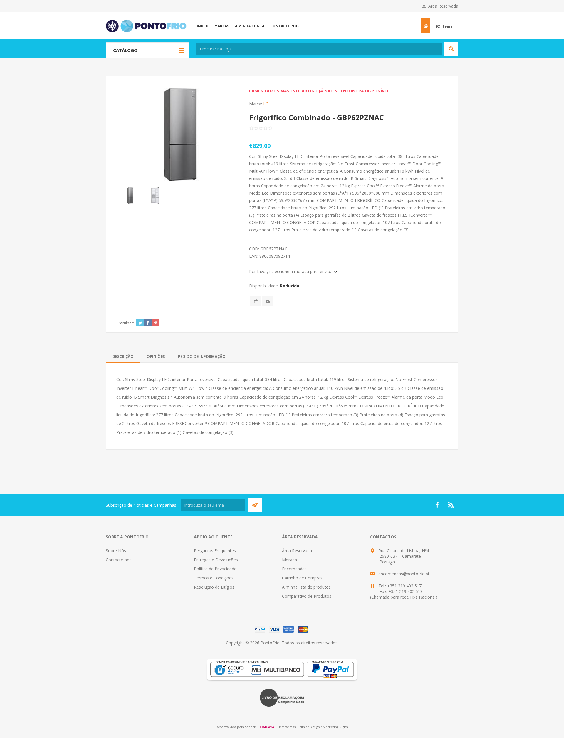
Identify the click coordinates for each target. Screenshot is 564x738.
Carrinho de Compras (302, 578)
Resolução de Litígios (214, 587)
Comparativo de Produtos (306, 596)
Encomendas (294, 569)
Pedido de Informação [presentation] (202, 356)
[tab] (123, 356)
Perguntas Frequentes (215, 550)
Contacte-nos (119, 559)
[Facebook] (437, 505)
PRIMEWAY (266, 727)
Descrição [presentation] (123, 356)
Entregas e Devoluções (216, 559)
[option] (130, 195)
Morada (289, 559)
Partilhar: (126, 323)
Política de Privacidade (215, 569)
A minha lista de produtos (306, 587)
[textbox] (319, 49)
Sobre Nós (116, 550)
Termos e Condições (214, 578)
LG (265, 104)
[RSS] (451, 505)
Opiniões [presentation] (156, 356)
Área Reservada (443, 6)
